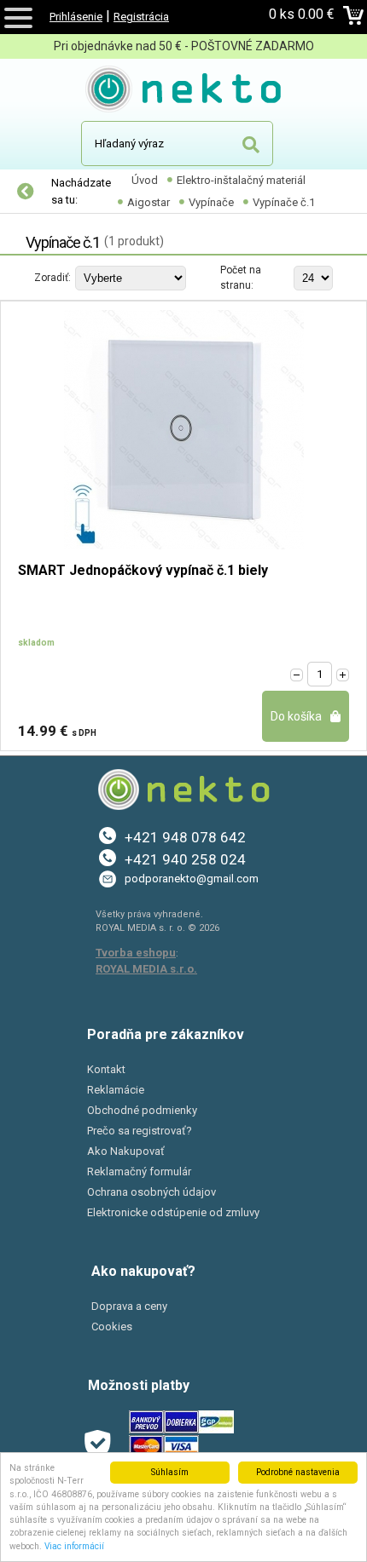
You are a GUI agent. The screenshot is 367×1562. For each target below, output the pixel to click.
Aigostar (148, 202)
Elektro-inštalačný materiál (241, 180)
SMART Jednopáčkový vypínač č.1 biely (143, 571)
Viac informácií (74, 1546)
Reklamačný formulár (139, 1171)
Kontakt (106, 1069)
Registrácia (141, 16)
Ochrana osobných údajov (151, 1192)
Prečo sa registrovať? (139, 1130)
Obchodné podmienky (142, 1110)
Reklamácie (115, 1089)
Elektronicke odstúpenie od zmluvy (173, 1212)
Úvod (144, 180)
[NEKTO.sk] (184, 92)
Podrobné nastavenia (298, 1472)
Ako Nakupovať (126, 1151)
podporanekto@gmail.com (192, 878)
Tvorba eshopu (136, 952)
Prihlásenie (76, 16)
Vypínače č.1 (284, 202)
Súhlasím (170, 1472)
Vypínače (211, 202)
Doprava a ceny (129, 1306)
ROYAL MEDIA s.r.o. (146, 968)
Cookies (111, 1326)
